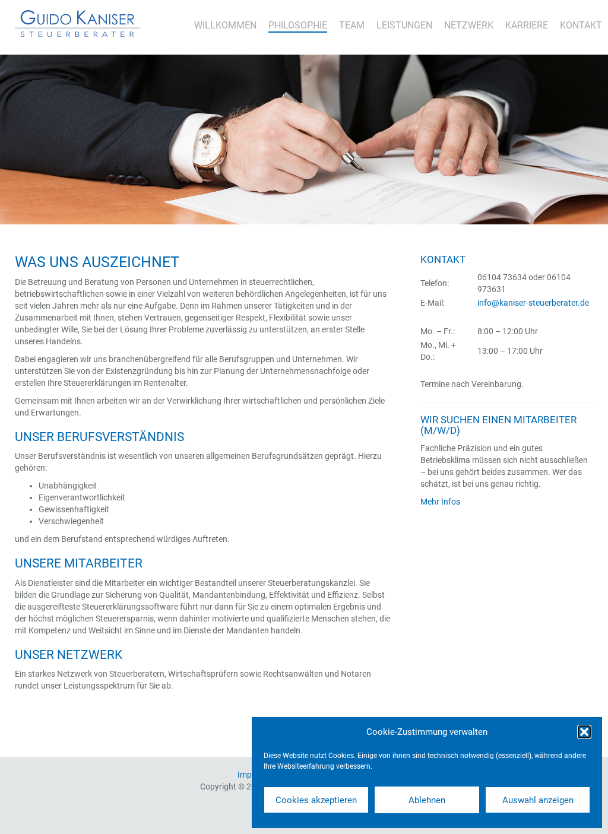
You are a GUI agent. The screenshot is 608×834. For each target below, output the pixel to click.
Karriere (526, 25)
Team (352, 25)
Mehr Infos (440, 501)
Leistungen (404, 25)
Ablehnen (426, 800)
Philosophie (297, 25)
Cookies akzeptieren (316, 800)
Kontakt (581, 25)
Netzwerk (468, 25)
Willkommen (225, 25)
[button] (584, 732)
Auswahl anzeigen (538, 800)
